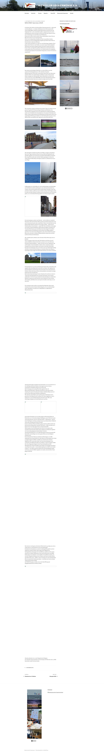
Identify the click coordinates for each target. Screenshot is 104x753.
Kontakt (71, 13)
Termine (39, 13)
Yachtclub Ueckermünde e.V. (57, 5)
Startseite (27, 13)
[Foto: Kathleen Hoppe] (69, 46)
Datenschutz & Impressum (62, 13)
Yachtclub (33, 13)
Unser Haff (53, 13)
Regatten (46, 13)
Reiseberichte (30, 667)
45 (71, 108)
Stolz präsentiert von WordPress (42, 750)
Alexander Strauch (40, 21)
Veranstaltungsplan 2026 (64, 23)
